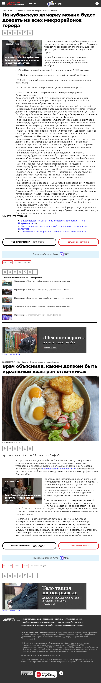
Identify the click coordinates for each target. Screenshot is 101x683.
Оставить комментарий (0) (79, 242)
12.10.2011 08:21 (8, 11)
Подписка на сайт (65, 622)
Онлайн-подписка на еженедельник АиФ (38, 622)
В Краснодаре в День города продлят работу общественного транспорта (44, 298)
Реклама (59, 619)
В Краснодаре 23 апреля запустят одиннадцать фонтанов (37, 315)
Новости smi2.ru (11, 354)
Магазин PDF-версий (73, 619)
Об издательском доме (31, 619)
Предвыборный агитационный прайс (37, 625)
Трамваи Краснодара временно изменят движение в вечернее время (42, 306)
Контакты (79, 622)
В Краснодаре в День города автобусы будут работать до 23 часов (41, 290)
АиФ (20, 442)
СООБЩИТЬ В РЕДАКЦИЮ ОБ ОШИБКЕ (69, 625)
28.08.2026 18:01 (8, 362)
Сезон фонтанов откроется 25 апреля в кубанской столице (53, 231)
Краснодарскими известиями (58, 468)
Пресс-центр (48, 619)
